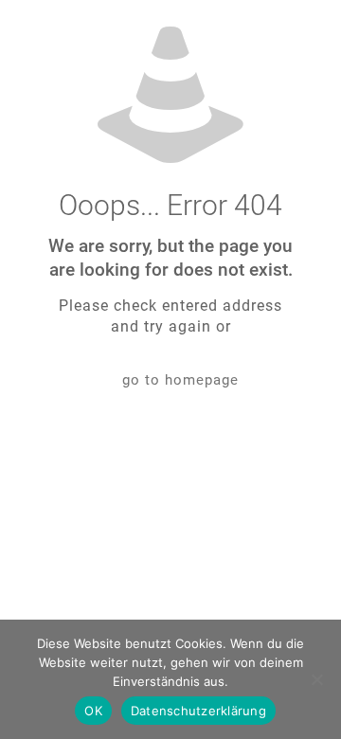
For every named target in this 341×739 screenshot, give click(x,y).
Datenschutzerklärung (198, 710)
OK (93, 710)
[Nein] (317, 679)
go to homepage (180, 379)
